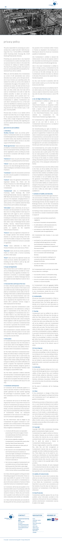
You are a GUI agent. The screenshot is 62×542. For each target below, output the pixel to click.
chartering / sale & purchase (37, 521)
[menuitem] (5, 7)
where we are (36, 527)
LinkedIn (34, 532)
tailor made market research (37, 524)
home (34, 518)
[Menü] (5, 7)
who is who (35, 526)
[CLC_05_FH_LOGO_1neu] (53, 3)
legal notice (35, 530)
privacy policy (36, 529)
